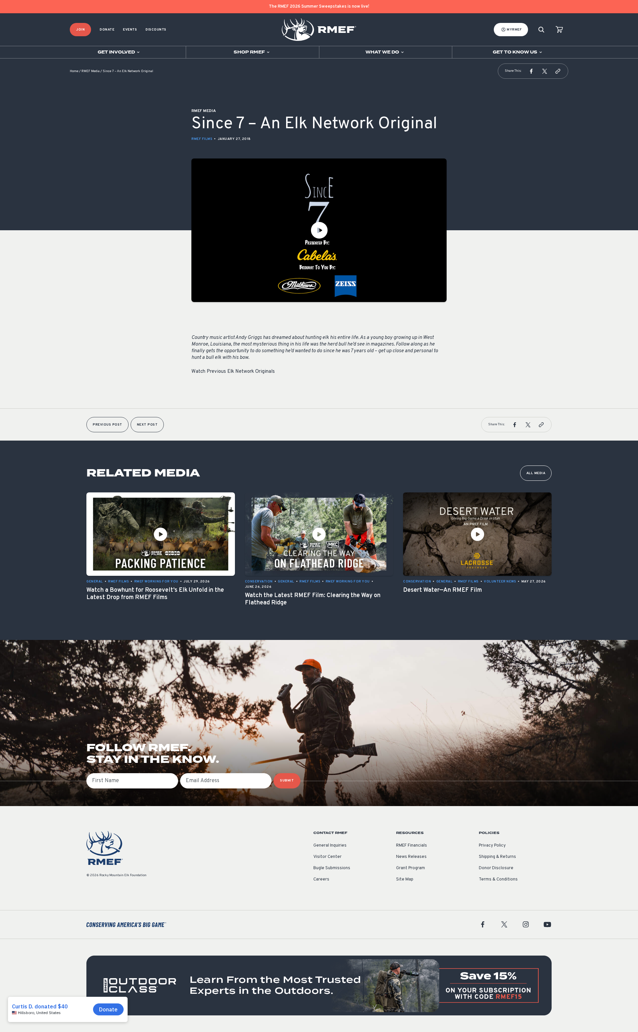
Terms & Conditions (498, 879)
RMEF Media (90, 71)
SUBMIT (287, 780)
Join (80, 30)
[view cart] (559, 30)
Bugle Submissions (331, 868)
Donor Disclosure (496, 868)
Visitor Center (327, 857)
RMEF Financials (411, 845)
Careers (321, 879)
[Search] (541, 30)
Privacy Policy (492, 845)
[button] (531, 71)
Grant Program (410, 868)
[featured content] (319, 985)
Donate (107, 30)
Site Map (404, 879)
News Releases (411, 857)
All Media (536, 473)
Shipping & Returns (497, 857)
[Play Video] (319, 230)
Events (130, 30)
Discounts (156, 30)
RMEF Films (201, 139)
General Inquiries (330, 845)
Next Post (147, 425)
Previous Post (107, 425)
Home (74, 71)
